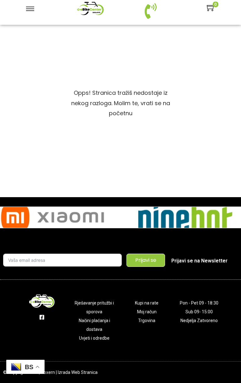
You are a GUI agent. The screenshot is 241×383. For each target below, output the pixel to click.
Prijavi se (145, 260)
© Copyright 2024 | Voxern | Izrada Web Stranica (50, 372)
